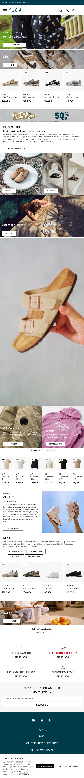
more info (63, 657)
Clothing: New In (36, 551)
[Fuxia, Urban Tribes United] (14, 10)
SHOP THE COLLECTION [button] (15, 45)
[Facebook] (34, 720)
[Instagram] (42, 720)
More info (21, 657)
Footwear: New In (16, 551)
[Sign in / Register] (67, 10)
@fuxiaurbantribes (45, 629)
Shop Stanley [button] (12, 621)
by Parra (50, 450)
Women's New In (34, 557)
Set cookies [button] (24, 774)
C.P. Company (36, 450)
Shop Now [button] (8, 190)
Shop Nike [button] (10, 65)
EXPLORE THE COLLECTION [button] (16, 148)
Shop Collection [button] (13, 444)
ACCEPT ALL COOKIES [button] (45, 766)
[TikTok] (50, 720)
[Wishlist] (73, 10)
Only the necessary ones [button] (68, 766)
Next (45, 482)
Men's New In (16, 557)
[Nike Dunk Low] (10, 80)
